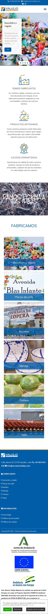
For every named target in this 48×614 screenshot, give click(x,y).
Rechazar (17, 609)
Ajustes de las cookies (36, 609)
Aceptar (7, 609)
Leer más (31, 605)
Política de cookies (9, 522)
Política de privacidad (10, 518)
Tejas (24, 434)
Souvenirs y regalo (24, 262)
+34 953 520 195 (14, 1)
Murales (24, 331)
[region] (24, 39)
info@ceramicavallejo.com (31, 1)
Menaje (24, 365)
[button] (45, 9)
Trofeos (24, 400)
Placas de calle (24, 297)
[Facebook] (23, 4)
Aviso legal (6, 515)
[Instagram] (25, 4)
